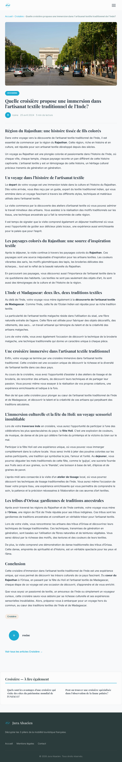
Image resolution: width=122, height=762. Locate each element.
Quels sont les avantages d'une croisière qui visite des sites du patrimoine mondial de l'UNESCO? (31, 693)
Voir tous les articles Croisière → (24, 651)
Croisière (19, 16)
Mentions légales (25, 743)
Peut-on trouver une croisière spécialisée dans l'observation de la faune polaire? (88, 691)
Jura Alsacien (22, 723)
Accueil (9, 16)
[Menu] (114, 5)
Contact (42, 743)
